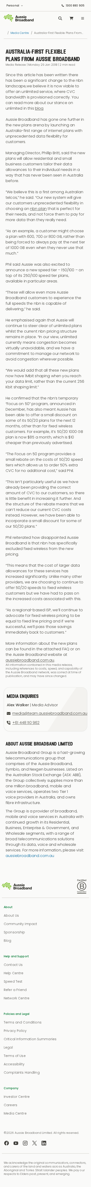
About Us (11, 915)
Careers (10, 1105)
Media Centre (15, 1113)
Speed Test (13, 981)
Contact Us (13, 964)
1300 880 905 (75, 5)
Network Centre (16, 998)
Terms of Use (15, 1055)
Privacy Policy (15, 1030)
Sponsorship (14, 932)
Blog (7, 940)
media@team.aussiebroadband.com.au (49, 713)
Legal (8, 1047)
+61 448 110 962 (25, 722)
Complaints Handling (22, 1072)
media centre (19, 33)
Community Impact (20, 924)
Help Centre (14, 973)
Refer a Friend (15, 990)
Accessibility (14, 1064)
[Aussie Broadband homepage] (19, 18)
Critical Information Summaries (30, 1039)
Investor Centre (17, 1096)
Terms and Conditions (23, 1022)
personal (13, 5)
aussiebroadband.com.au (30, 660)
